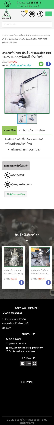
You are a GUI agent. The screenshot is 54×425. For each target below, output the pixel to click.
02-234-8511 (34, 2)
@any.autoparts (17, 343)
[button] (46, 90)
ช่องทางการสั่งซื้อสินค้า (16, 165)
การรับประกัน (25, 130)
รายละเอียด (10, 130)
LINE (29, 363)
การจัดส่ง (40, 130)
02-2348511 (14, 339)
